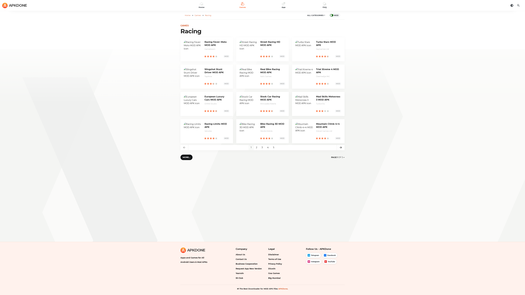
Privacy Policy (275, 264)
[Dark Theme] (512, 5)
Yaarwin (240, 273)
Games (184, 25)
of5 (337, 157)
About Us (240, 254)
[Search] (518, 5)
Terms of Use (274, 259)
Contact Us (241, 259)
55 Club (239, 278)
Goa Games (274, 273)
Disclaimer (273, 254)
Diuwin (271, 268)
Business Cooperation (247, 264)
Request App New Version (249, 268)
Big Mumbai (274, 278)
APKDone (283, 289)
